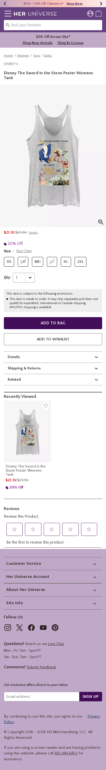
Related (14, 379)
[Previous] (5, 4)
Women (23, 55)
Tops (36, 55)
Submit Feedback (41, 667)
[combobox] (53, 25)
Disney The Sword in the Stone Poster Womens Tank (26, 470)
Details (14, 357)
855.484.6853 (66, 753)
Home (8, 55)
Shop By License (71, 43)
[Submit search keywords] (8, 25)
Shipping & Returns (24, 368)
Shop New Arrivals (37, 43)
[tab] (53, 156)
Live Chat (56, 644)
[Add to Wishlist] (45, 405)
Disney (9, 64)
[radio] (9, 262)
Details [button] (33, 232)
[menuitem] (98, 13)
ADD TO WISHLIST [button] (53, 339)
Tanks (48, 55)
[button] (7, 14)
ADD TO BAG (53, 323)
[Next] (101, 4)
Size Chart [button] (24, 251)
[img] (8, 627)
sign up (91, 696)
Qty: (7, 277)
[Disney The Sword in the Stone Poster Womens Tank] (27, 431)
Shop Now (74, 3)
